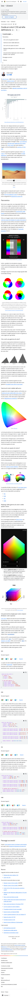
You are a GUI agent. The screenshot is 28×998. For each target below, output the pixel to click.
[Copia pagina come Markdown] (17, 30)
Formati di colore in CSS (9, 919)
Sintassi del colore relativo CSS (11, 875)
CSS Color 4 (4, 618)
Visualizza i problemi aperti (6, 962)
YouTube (2, 982)
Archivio (2, 972)
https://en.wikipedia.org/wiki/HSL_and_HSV (14, 483)
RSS (2, 986)
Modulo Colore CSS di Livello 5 (11, 885)
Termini (2, 991)
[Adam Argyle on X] (7, 75)
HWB (5, 501)
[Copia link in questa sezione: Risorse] (6, 869)
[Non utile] (16, 24)
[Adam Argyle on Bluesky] (11, 75)
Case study (3, 970)
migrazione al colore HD (16, 196)
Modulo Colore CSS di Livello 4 (11, 883)
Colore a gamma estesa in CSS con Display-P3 (15, 914)
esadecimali (9, 664)
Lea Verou (19, 147)
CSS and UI (9, 5)
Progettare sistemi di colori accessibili (12, 909)
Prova (14, 187)
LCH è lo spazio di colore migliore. (12, 906)
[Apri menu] (2, 1)
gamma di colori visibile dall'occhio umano (12, 393)
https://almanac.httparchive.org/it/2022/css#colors (14, 122)
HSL (5, 498)
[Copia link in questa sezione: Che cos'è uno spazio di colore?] (21, 448)
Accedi (24, 1)
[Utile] (14, 24)
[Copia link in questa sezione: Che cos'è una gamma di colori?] (21, 339)
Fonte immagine (20, 610)
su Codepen (19, 259)
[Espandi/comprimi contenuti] (12, 34)
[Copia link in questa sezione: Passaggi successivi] (16, 841)
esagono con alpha (5, 641)
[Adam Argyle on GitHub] (9, 75)
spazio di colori (10, 81)
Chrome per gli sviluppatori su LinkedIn (9, 984)
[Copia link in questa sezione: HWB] (4, 797)
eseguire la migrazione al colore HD (17, 846)
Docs (2, 5)
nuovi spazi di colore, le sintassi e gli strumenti (16, 844)
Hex (4, 494)
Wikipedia (15, 428)
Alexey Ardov (19, 519)
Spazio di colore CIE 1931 (9, 917)
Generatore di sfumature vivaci (11, 932)
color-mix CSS (7, 877)
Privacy (6, 991)
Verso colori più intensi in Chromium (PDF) (13, 904)
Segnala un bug (4, 960)
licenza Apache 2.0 (6, 948)
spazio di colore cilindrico (12, 466)
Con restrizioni (23, 141)
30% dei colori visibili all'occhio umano (16, 143)
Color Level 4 (10, 145)
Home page (3, 21)
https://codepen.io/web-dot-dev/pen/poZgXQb (14, 310)
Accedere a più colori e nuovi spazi (14, 384)
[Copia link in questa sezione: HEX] (4, 651)
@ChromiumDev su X (5, 980)
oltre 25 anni (6, 79)
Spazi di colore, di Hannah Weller (11, 912)
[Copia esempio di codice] (26, 672)
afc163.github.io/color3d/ (9, 928)
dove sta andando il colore (10, 194)
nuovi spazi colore (22, 487)
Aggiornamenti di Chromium (7, 968)
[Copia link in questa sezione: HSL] (4, 747)
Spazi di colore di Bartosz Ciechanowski (13, 922)
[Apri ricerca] (18, 1)
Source (21, 659)
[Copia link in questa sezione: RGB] (4, 692)
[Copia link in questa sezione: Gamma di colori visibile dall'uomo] (22, 388)
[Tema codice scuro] (24, 672)
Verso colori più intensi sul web (11, 897)
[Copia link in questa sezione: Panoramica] (10, 200)
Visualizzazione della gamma (10, 930)
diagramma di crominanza (11, 398)
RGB (5, 496)
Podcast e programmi (5, 974)
